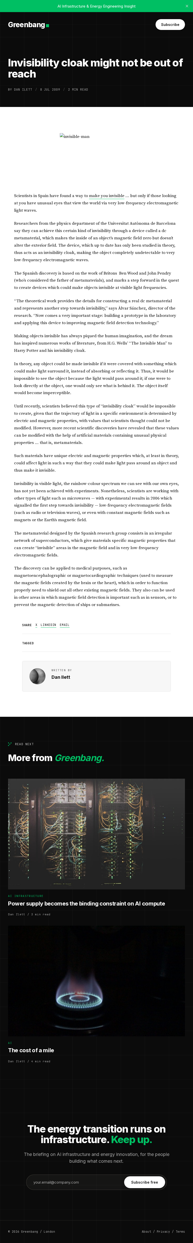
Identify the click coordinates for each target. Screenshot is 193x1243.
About (146, 1232)
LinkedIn (48, 625)
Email (65, 625)
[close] (187, 6)
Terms (180, 1232)
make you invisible (106, 196)
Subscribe (170, 24)
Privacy (163, 1232)
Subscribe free (144, 1182)
